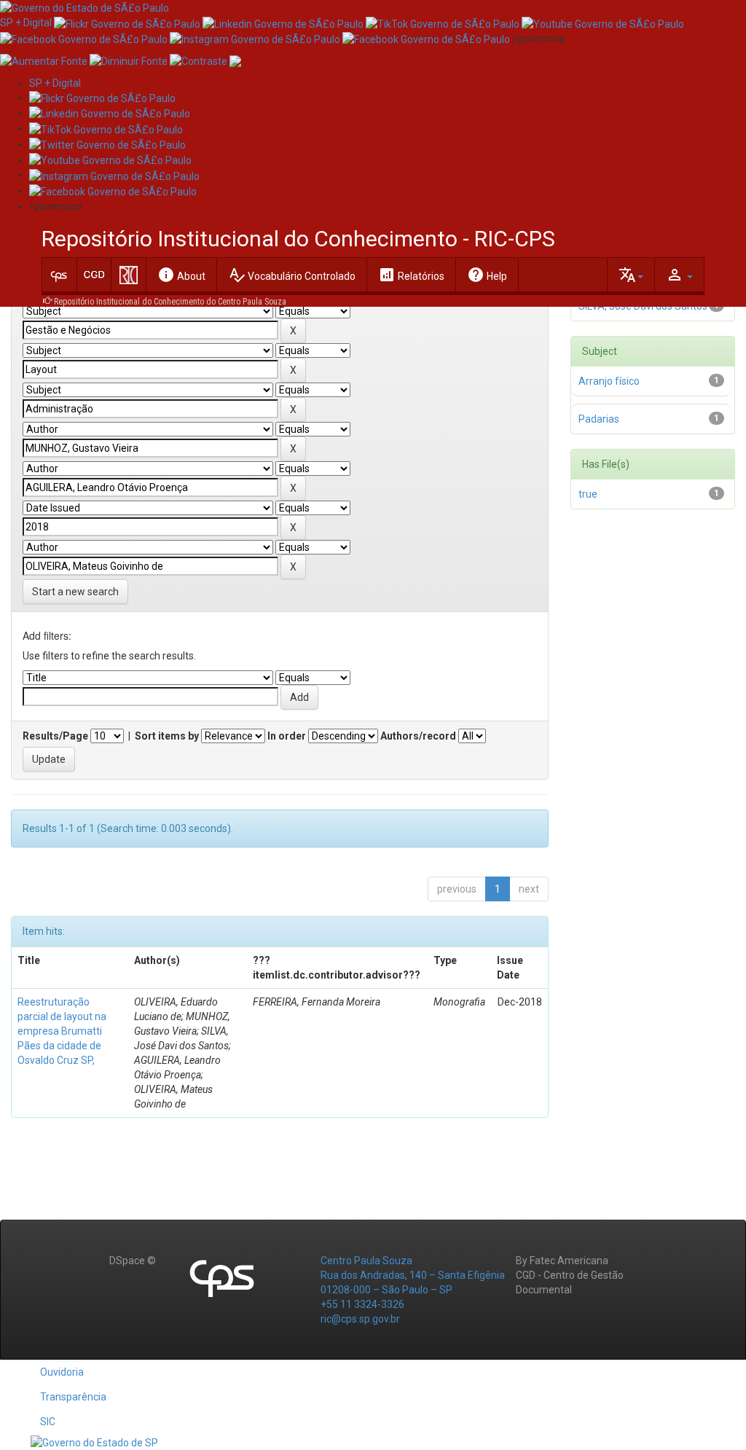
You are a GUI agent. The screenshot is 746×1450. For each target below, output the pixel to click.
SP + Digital (26, 22)
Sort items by (167, 736)
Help (487, 274)
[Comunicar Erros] (235, 60)
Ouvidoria (62, 1372)
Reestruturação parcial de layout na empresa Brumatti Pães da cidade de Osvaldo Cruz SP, (61, 1031)
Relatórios (411, 274)
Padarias (598, 419)
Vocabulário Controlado (292, 274)
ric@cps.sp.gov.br (360, 1319)
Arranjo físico (609, 381)
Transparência (73, 1397)
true (587, 494)
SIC (47, 1421)
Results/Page (55, 736)
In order (286, 736)
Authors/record (418, 736)
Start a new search (75, 591)
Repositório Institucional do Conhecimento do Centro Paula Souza (170, 302)
